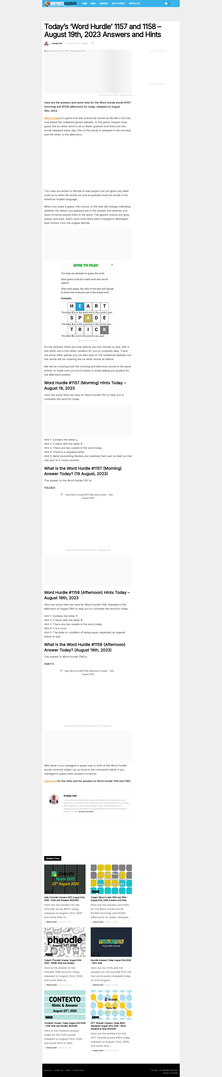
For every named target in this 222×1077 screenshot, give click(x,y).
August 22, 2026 (111, 922)
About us (47, 1070)
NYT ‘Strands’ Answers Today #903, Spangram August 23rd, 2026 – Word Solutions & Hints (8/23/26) (108, 1026)
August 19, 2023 (73, 43)
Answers (104, 3)
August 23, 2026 (64, 922)
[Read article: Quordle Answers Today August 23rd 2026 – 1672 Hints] (111, 942)
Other (85, 43)
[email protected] (86, 811)
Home (84, 3)
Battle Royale (118, 3)
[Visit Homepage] (60, 3)
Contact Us (134, 3)
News (93, 3)
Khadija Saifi (57, 43)
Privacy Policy (78, 1070)
